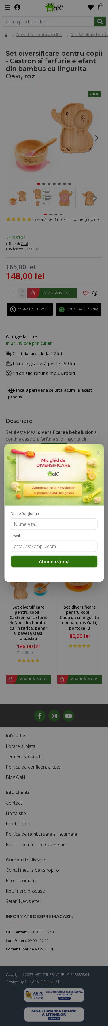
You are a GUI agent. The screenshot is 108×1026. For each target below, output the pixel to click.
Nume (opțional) (25, 513)
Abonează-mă (54, 561)
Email (15, 535)
